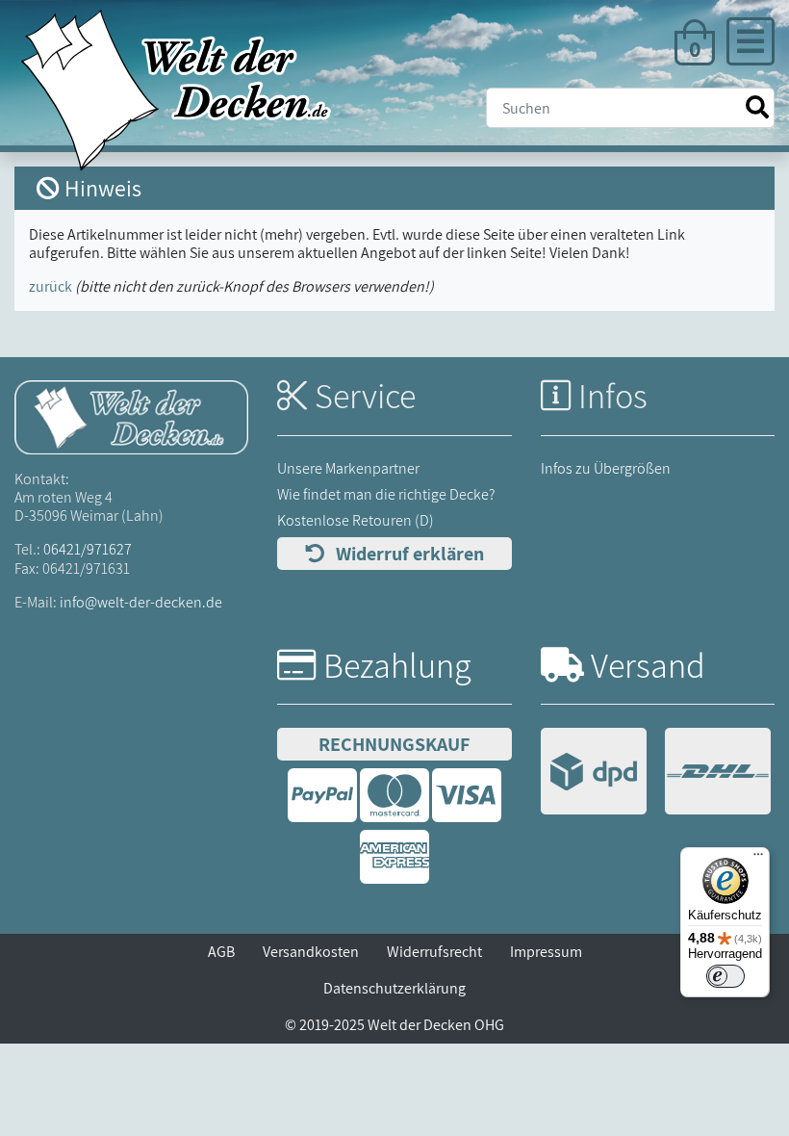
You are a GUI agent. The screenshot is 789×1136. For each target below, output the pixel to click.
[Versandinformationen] (656, 773)
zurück (50, 286)
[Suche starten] (757, 107)
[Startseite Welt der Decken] (131, 416)
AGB (221, 952)
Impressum (546, 952)
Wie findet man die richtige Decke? (386, 494)
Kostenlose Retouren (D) (355, 520)
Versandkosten (311, 952)
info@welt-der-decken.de (141, 602)
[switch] (725, 976)
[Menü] (758, 858)
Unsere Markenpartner (348, 468)
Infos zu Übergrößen (606, 468)
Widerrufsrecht (434, 952)
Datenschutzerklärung (394, 988)
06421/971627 (87, 549)
